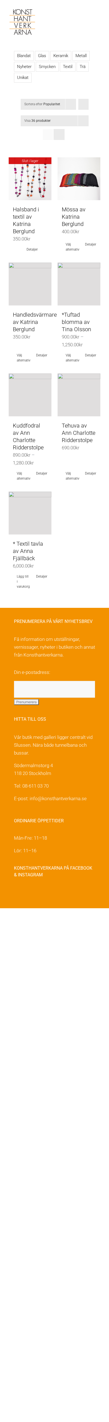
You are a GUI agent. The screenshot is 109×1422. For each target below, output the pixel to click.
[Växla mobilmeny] (98, 14)
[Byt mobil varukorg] (88, 14)
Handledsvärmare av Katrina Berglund (35, 322)
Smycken (47, 66)
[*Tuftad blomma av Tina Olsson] (79, 284)
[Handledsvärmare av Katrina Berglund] (30, 284)
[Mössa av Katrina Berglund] (79, 178)
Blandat (24, 55)
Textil (67, 66)
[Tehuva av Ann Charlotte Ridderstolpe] (79, 394)
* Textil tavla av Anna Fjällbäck (28, 551)
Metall (81, 55)
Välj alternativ (72, 246)
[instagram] (29, 893)
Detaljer (32, 249)
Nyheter (24, 66)
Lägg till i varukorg (23, 582)
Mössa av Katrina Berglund (74, 216)
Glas (42, 55)
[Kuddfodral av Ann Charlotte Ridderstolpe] (30, 394)
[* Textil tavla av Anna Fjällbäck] (30, 513)
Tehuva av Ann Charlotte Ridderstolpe (78, 432)
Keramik (60, 55)
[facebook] (17, 893)
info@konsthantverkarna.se (58, 798)
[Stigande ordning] (83, 104)
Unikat (23, 77)
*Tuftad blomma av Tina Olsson (76, 322)
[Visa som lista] (59, 134)
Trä (83, 66)
